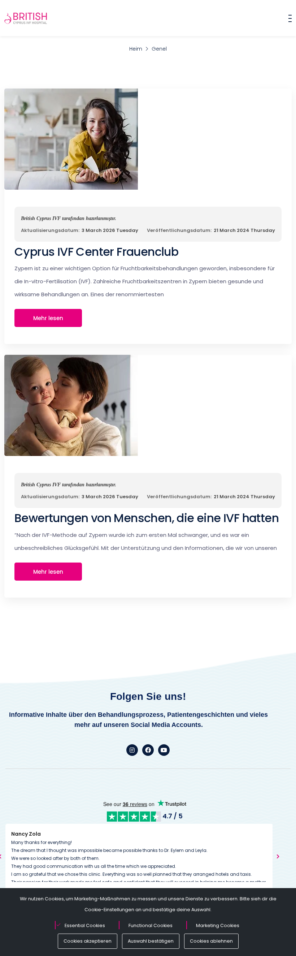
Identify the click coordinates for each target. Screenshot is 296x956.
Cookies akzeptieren (88, 941)
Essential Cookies (85, 925)
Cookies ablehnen (211, 941)
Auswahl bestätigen (151, 941)
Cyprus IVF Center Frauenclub (96, 252)
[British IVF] (26, 18)
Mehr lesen (48, 318)
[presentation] (278, 856)
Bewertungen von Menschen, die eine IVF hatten (146, 518)
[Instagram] (132, 750)
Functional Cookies (151, 925)
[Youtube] (164, 750)
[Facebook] (148, 750)
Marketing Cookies (217, 925)
